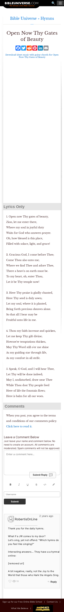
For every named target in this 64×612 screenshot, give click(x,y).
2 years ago (46, 515)
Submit (15, 501)
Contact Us (52, 601)
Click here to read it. (19, 426)
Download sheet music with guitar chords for (32, 55)
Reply (53, 581)
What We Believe (19, 608)
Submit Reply (40, 474)
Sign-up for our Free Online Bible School (22, 601)
